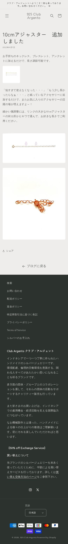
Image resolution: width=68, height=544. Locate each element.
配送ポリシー (14, 298)
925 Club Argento (28, 538)
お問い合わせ (14, 291)
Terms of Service (16, 330)
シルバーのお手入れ (18, 338)
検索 (9, 283)
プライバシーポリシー (19, 322)
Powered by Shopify (46, 538)
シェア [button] (10, 250)
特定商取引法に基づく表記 (22, 314)
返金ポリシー (14, 306)
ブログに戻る (36, 266)
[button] (7, 16)
